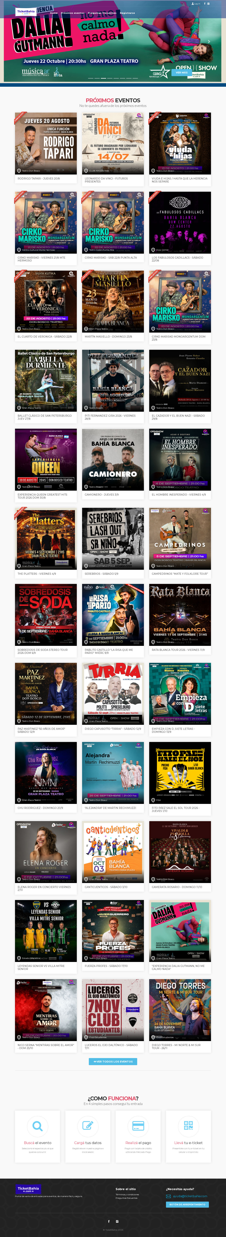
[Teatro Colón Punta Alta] (113, 222)
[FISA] (180, 772)
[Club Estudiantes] (113, 1010)
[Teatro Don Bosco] (46, 143)
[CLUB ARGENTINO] (113, 143)
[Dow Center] (180, 222)
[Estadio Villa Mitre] (46, 930)
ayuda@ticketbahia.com (190, 1196)
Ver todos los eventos (115, 1061)
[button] (17, 41)
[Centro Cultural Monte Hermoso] (46, 222)
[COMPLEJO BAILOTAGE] (113, 538)
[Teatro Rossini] (113, 380)
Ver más (182, 72)
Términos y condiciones (127, 1194)
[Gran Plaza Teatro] (113, 301)
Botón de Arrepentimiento (187, 1204)
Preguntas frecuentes (126, 1198)
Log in (197, 3)
